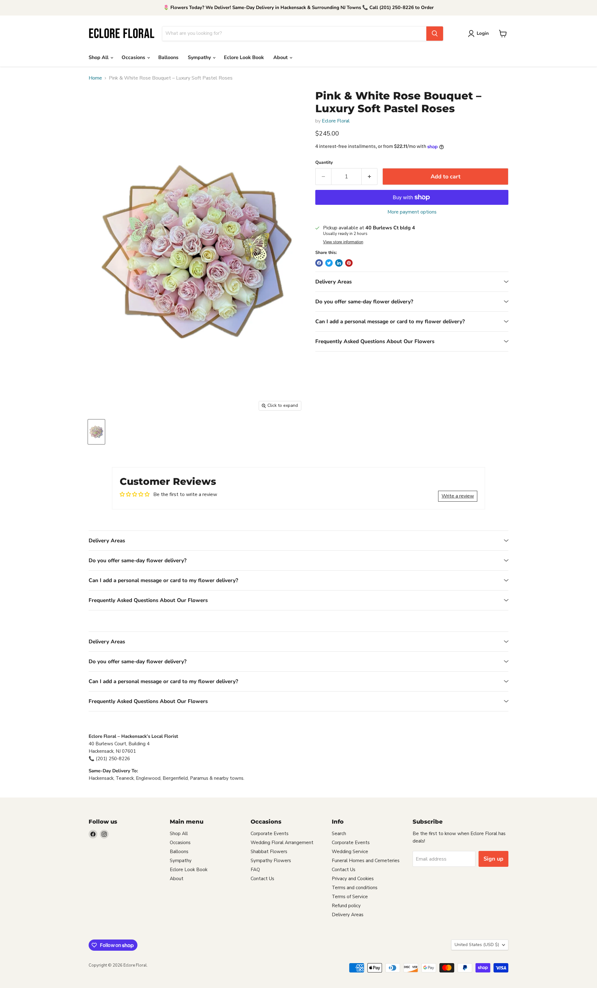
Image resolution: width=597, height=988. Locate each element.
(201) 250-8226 (113, 759)
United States (477, 945)
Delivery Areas (347, 915)
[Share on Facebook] (319, 263)
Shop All (99, 57)
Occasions (134, 57)
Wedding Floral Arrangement (282, 842)
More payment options (412, 212)
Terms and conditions (354, 888)
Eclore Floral (336, 120)
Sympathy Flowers (271, 860)
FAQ (255, 869)
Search (339, 833)
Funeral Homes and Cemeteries (366, 860)
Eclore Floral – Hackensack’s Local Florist (133, 736)
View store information (343, 242)
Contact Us (262, 878)
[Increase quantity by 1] (369, 176)
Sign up (493, 858)
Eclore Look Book (244, 57)
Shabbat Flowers (269, 851)
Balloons (168, 57)
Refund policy (346, 906)
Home (95, 78)
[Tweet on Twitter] (329, 263)
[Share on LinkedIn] (339, 263)
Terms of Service (350, 897)
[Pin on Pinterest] (349, 263)
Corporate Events (270, 833)
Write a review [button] (458, 496)
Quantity (324, 162)
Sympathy (200, 57)
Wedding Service (350, 851)
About (281, 57)
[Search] (434, 33)
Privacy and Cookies (353, 878)
